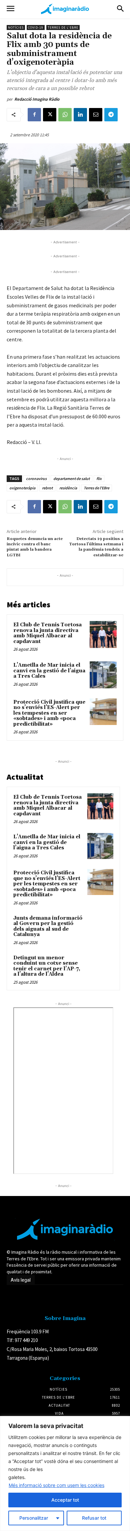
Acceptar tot (65, 1500)
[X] (49, 114)
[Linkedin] (80, 114)
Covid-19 (35, 27)
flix (99, 478)
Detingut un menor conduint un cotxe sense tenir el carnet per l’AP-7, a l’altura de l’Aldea (46, 966)
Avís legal (21, 1280)
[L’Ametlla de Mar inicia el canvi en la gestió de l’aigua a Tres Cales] (103, 674)
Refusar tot (94, 1518)
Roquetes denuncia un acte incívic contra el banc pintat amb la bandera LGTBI (35, 547)
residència (68, 487)
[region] (65, 1473)
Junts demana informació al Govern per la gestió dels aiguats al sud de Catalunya (47, 926)
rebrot (47, 487)
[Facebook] (34, 114)
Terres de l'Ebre (63, 27)
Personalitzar (33, 1518)
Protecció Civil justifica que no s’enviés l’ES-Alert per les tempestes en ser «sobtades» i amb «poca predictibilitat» (49, 713)
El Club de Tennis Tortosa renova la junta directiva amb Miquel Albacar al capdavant (47, 633)
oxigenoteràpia (22, 487)
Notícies (16, 27)
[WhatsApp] (65, 114)
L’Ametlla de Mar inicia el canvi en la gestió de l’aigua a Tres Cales (49, 670)
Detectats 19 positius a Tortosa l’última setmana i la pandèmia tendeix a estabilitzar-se (96, 547)
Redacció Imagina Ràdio (36, 99)
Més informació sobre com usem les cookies (56, 1485)
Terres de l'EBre (96, 487)
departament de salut (71, 478)
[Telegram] (111, 114)
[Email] (95, 114)
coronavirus (36, 478)
